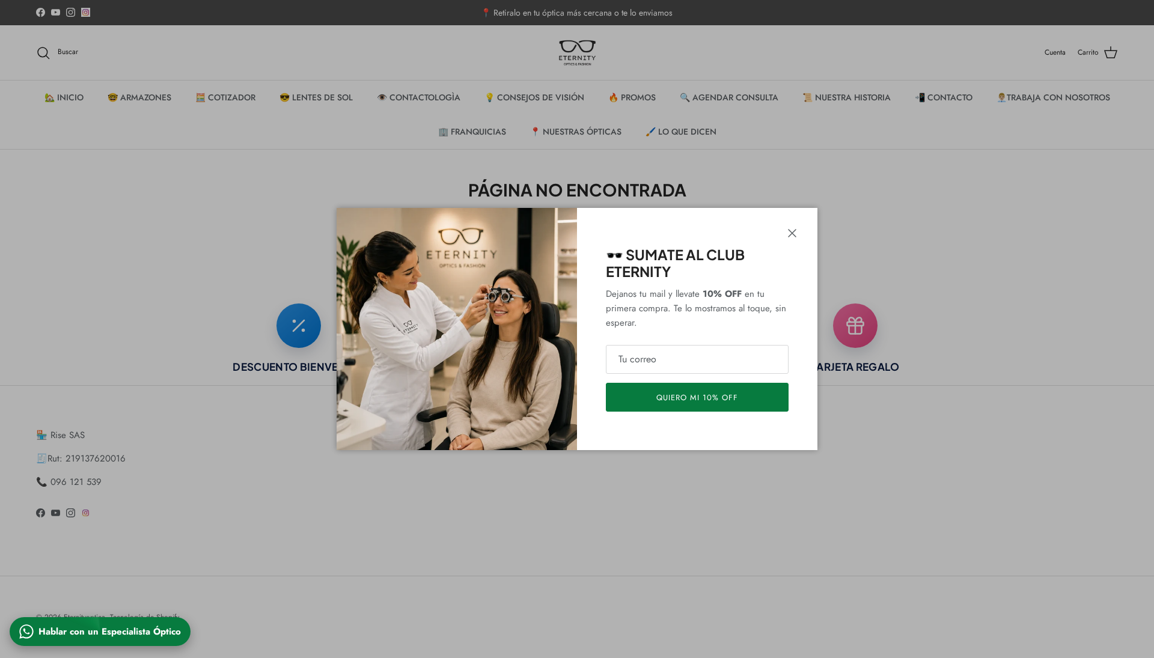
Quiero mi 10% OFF (697, 397)
